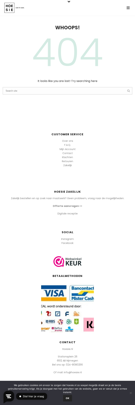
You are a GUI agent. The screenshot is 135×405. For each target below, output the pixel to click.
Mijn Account (68, 149)
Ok (67, 398)
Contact (67, 153)
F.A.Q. (67, 145)
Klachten (67, 157)
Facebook (67, 243)
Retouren (67, 161)
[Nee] (130, 393)
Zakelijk (67, 165)
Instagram (67, 239)
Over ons (67, 141)
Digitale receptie (67, 213)
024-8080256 (74, 364)
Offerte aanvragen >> (67, 206)
